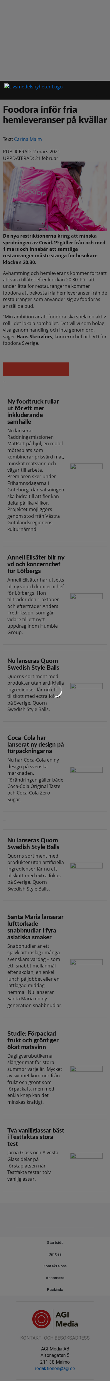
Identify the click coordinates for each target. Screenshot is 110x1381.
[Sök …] (102, 90)
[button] (92, 90)
